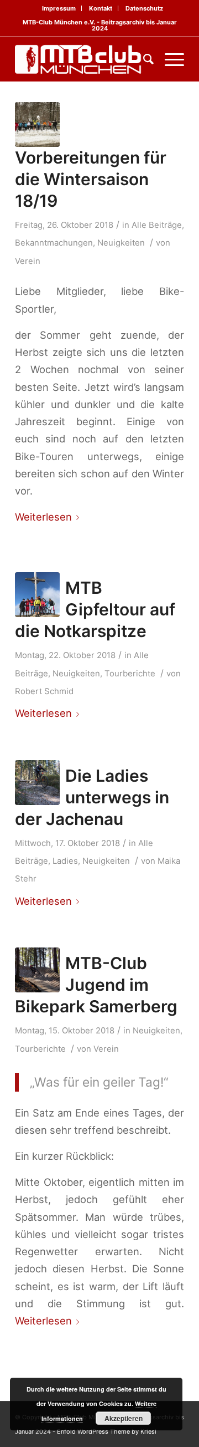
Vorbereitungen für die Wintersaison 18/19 (90, 179)
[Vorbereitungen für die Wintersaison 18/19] (37, 124)
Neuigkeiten (121, 243)
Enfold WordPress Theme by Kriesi (106, 1431)
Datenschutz (144, 8)
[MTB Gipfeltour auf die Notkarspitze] (37, 594)
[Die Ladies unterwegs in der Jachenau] (37, 782)
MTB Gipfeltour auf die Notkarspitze (95, 609)
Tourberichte (129, 674)
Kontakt (100, 8)
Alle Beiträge (157, 225)
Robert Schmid (44, 691)
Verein (27, 261)
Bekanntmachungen (54, 243)
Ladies (65, 861)
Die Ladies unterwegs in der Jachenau (92, 797)
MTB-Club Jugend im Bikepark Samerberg (96, 984)
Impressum (59, 8)
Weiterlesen (43, 517)
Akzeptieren (123, 1418)
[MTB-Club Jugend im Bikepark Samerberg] (37, 969)
